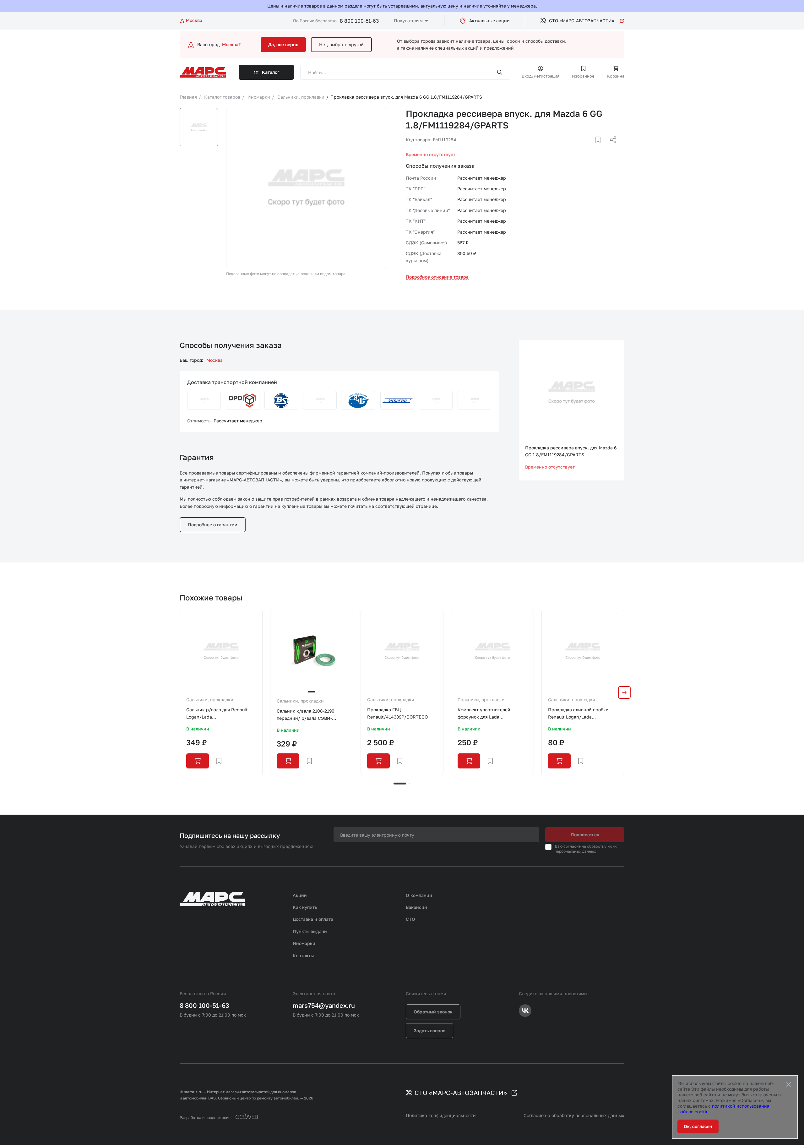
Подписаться (585, 834)
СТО (410, 919)
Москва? (231, 44)
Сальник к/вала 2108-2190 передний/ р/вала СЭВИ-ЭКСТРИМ (305, 715)
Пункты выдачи (310, 931)
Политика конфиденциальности (441, 1115)
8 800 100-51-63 (359, 21)
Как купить (305, 907)
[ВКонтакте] (591, 147)
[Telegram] (580, 147)
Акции (300, 895)
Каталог (271, 72)
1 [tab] (400, 783)
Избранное (583, 76)
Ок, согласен (698, 1126)
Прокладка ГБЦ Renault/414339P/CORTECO (397, 713)
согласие (572, 846)
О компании (419, 895)
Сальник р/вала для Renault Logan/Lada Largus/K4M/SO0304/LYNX (217, 713)
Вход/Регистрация (540, 76)
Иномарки (304, 943)
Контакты (303, 955)
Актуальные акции (489, 20)
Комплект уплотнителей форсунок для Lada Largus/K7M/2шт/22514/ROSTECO (492, 713)
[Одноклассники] (601, 147)
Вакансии (416, 907)
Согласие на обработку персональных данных (574, 1115)
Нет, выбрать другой (341, 44)
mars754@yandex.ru (324, 1005)
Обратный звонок (433, 1011)
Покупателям (408, 20)
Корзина (615, 76)
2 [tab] (409, 783)
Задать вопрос (429, 1030)
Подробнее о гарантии (212, 524)
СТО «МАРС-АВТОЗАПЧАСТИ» (581, 20)
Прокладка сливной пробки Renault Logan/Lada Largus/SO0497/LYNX (578, 713)
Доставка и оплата (313, 919)
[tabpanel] (221, 692)
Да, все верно (283, 44)
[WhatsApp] (611, 147)
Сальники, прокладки (209, 699)
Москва (214, 360)
